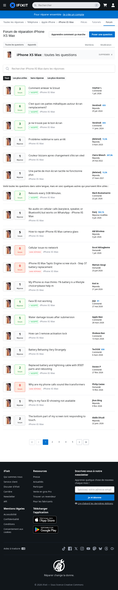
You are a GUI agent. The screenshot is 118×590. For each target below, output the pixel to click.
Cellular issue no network (43, 247)
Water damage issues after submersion (52, 317)
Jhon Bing (97, 400)
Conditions (9, 524)
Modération (105, 44)
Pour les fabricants (43, 501)
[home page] (19, 5)
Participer (38, 486)
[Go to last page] (86, 442)
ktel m (95, 283)
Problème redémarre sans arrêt (47, 139)
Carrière (8, 491)
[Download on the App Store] (45, 519)
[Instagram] (82, 548)
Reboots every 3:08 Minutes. (45, 193)
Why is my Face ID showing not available (52, 400)
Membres (89, 44)
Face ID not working (40, 301)
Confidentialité (11, 519)
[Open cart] (105, 5)
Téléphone (32, 22)
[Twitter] (76, 548)
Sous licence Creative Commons (67, 584)
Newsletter (9, 496)
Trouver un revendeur (44, 496)
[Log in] (113, 5)
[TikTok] (64, 548)
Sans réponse (37, 78)
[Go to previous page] (38, 442)
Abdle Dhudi (98, 417)
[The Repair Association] (112, 548)
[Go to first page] (32, 442)
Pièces (84, 22)
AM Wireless (98, 231)
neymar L (97, 87)
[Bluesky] (100, 548)
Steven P (96, 366)
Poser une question (102, 34)
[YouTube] (88, 548)
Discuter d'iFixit (12, 486)
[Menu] (4, 5)
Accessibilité (10, 514)
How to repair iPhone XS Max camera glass (53, 231)
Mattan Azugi (99, 264)
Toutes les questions (14, 44)
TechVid (96, 349)
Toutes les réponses (13, 22)
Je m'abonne (94, 497)
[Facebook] (70, 548)
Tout (7, 78)
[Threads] (106, 548)
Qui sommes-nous (13, 476)
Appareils (32, 44)
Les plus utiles (20, 78)
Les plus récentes (56, 78)
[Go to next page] (79, 442)
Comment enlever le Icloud (44, 88)
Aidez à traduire (12, 548)
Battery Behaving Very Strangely (47, 349)
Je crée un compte (73, 14)
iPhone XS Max (66, 22)
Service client (10, 481)
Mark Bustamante (101, 193)
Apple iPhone (48, 22)
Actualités (38, 481)
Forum (109, 22)
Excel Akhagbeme (101, 247)
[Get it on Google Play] (45, 529)
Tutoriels (96, 22)
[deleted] (96, 139)
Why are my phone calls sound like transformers (57, 384)
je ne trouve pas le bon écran (45, 123)
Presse (36, 476)
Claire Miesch (99, 155)
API (5, 501)
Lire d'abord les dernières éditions (95, 503)
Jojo (94, 300)
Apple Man (97, 317)
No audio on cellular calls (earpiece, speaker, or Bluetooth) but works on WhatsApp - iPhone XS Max (56, 212)
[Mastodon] (94, 548)
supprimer (104, 54)
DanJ (94, 212)
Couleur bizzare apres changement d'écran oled (56, 155)
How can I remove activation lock (48, 333)
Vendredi (96, 105)
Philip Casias (98, 384)
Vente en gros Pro (42, 491)
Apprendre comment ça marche (68, 34)
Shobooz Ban (98, 333)
